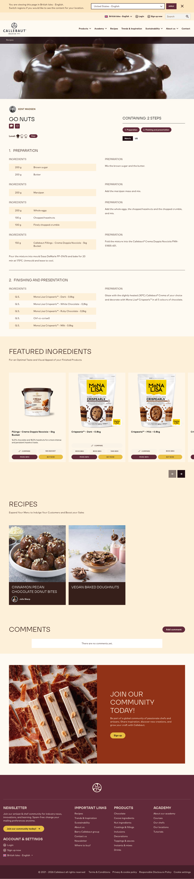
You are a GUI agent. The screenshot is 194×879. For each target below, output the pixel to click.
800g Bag (79, 451)
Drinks (117, 849)
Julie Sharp (24, 599)
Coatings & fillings (124, 827)
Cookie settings (182, 872)
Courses (158, 818)
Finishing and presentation (157, 130)
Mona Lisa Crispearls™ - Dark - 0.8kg (54, 296)
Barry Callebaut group (87, 831)
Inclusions (119, 831)
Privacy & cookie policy (124, 872)
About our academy (164, 813)
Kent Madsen (27, 109)
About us (80, 827)
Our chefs (159, 822)
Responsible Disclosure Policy (155, 872)
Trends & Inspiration (131, 28)
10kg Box (114, 451)
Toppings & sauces (124, 840)
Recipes (114, 28)
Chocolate (119, 813)
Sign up (118, 735)
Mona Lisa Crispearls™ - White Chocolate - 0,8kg (60, 304)
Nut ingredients (122, 822)
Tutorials (158, 831)
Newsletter (81, 840)
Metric (128, 138)
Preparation (132, 130)
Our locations (161, 827)
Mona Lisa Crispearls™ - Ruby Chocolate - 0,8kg (60, 311)
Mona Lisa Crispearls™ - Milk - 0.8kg (53, 325)
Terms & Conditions (99, 872)
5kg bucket (50, 451)
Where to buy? (83, 845)
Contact (186, 28)
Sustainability (82, 822)
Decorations (121, 836)
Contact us (81, 836)
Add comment (174, 629)
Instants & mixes (123, 845)
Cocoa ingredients (124, 818)
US (136, 138)
